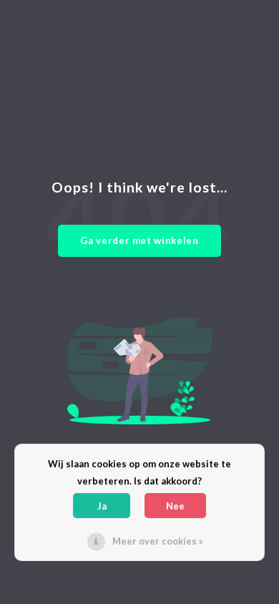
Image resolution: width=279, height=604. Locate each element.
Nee (175, 506)
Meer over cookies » (157, 541)
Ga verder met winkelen (139, 240)
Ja (102, 506)
